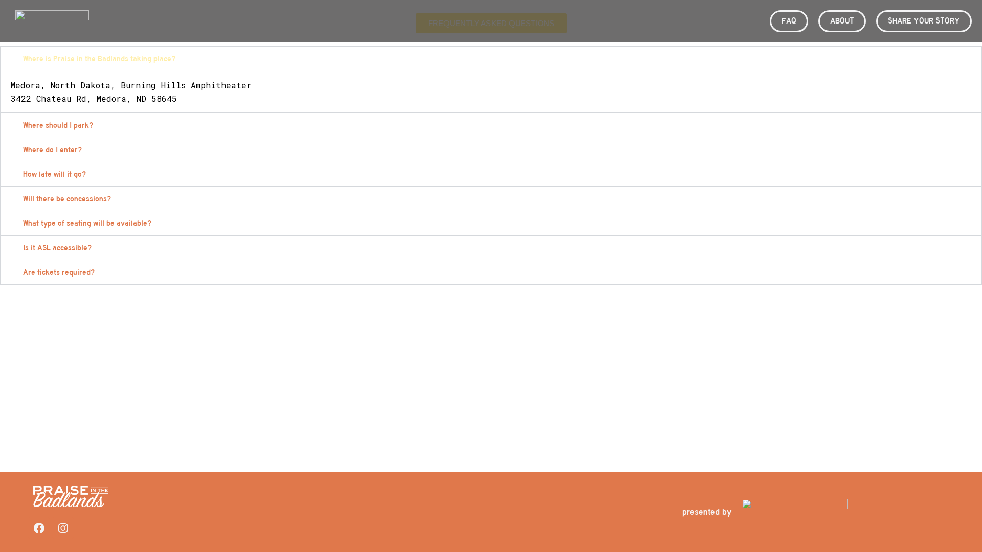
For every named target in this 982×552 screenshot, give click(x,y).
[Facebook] (39, 528)
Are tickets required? (59, 272)
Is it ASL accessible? (57, 247)
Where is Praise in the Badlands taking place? (99, 58)
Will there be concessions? (67, 198)
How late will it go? (54, 174)
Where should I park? (58, 125)
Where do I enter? (52, 149)
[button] (491, 59)
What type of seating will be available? (87, 223)
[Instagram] (63, 528)
